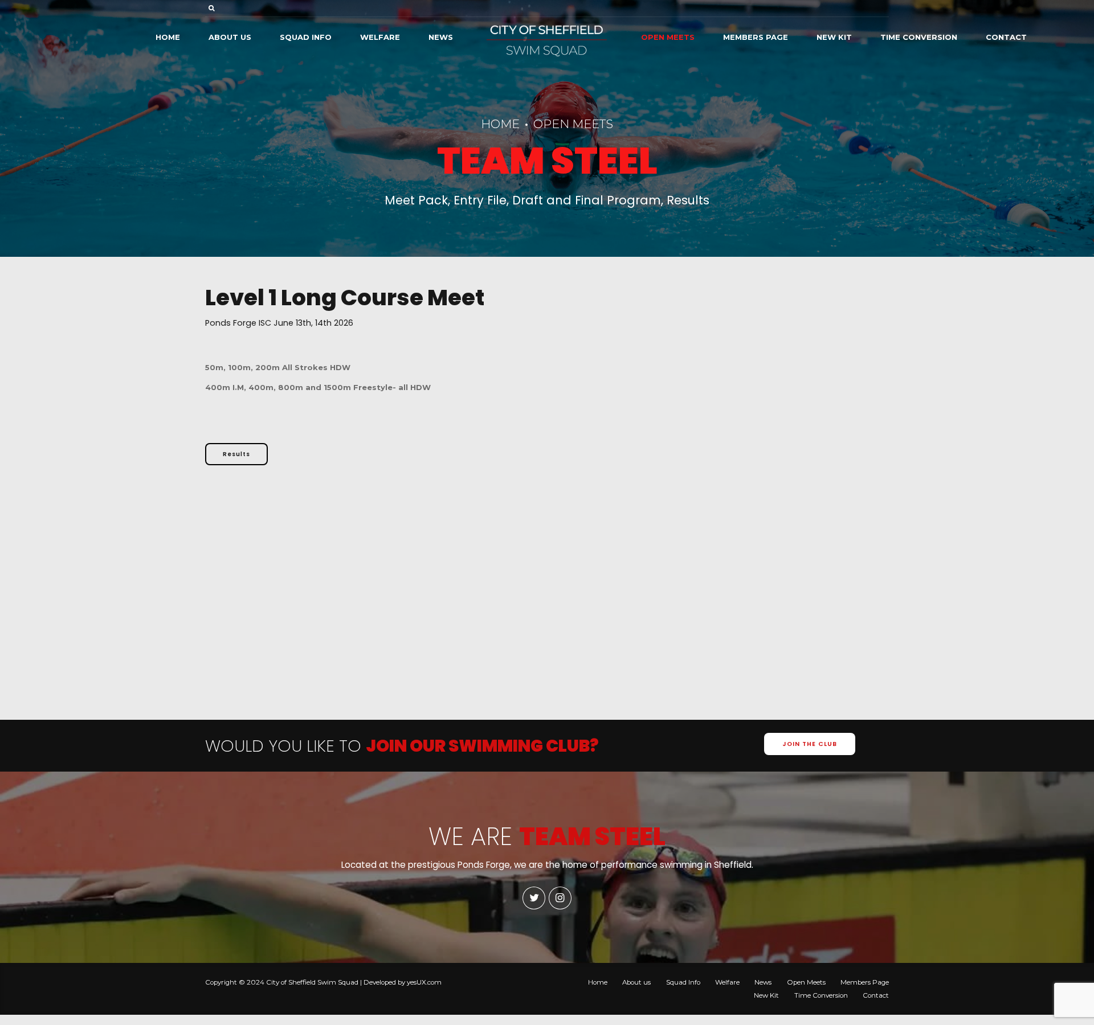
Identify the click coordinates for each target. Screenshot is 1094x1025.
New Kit (834, 37)
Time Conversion (918, 37)
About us (230, 37)
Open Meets (668, 37)
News (440, 37)
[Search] (212, 8)
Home (168, 37)
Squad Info (306, 37)
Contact (1006, 37)
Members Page (755, 37)
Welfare (380, 37)
